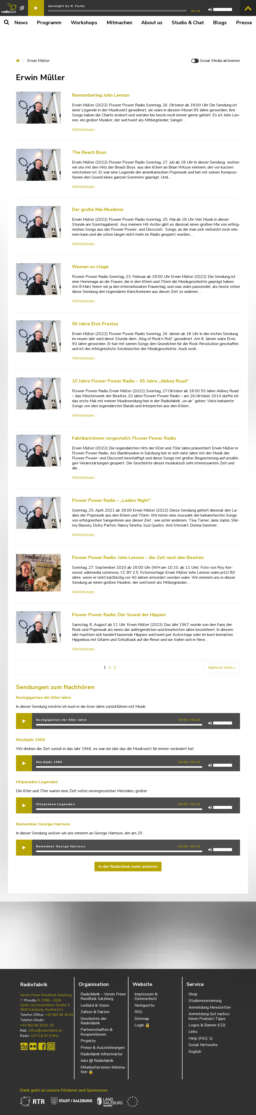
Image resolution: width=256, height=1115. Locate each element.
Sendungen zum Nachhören (55, 687)
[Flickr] (33, 1046)
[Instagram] (51, 1046)
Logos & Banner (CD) (207, 1025)
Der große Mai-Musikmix (98, 209)
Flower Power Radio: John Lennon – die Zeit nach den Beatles (138, 557)
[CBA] (24, 1046)
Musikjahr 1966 (30, 740)
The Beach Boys (89, 152)
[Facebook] (42, 1046)
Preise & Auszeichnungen (102, 1047)
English (194, 1051)
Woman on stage (90, 267)
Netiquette (144, 1005)
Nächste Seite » (222, 667)
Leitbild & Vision (94, 1005)
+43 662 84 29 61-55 (37, 1025)
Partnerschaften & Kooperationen (96, 1032)
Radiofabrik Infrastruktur (101, 1054)
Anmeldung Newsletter (209, 1007)
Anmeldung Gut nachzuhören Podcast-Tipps (209, 1016)
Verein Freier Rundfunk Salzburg (46, 995)
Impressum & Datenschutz (146, 996)
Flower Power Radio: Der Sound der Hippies (119, 615)
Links (193, 1031)
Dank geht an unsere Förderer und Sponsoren (64, 1090)
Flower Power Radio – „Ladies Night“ (111, 500)
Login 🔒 (142, 1025)
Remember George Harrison (43, 824)
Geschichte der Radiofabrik (93, 1021)
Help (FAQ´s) (200, 1038)
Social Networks (203, 1045)
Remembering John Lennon (101, 95)
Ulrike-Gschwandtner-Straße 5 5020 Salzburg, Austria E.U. (45, 1007)
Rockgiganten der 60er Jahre (43, 697)
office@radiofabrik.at (45, 1030)
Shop (193, 994)
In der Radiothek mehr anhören (128, 866)
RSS (138, 1012)
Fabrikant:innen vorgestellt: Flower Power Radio (124, 438)
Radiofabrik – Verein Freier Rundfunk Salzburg (103, 996)
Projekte (88, 1041)
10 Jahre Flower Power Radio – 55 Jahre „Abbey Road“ (130, 381)
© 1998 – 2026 (49, 1000)
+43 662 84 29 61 (59, 1015)
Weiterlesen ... (85, 129)
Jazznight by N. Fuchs (66, 6)
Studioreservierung (205, 1000)
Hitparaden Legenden (37, 782)
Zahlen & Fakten (95, 1012)
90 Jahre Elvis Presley (95, 324)
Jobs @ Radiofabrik (97, 1060)
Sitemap (141, 1018)
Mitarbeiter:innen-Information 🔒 (103, 1070)
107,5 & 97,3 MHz (45, 1036)
